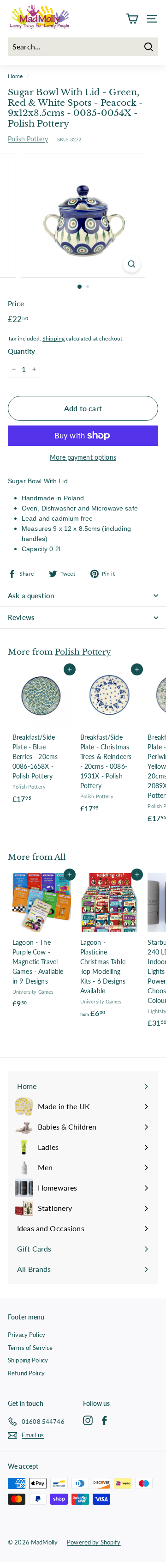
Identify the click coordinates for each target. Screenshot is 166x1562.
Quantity (21, 351)
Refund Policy (26, 1373)
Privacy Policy (26, 1334)
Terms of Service (30, 1347)
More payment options (83, 457)
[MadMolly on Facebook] (104, 1420)
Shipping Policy (28, 1360)
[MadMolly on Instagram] (88, 1420)
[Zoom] (131, 264)
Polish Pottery (28, 139)
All (60, 857)
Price (16, 303)
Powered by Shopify (94, 1542)
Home (15, 76)
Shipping (53, 338)
